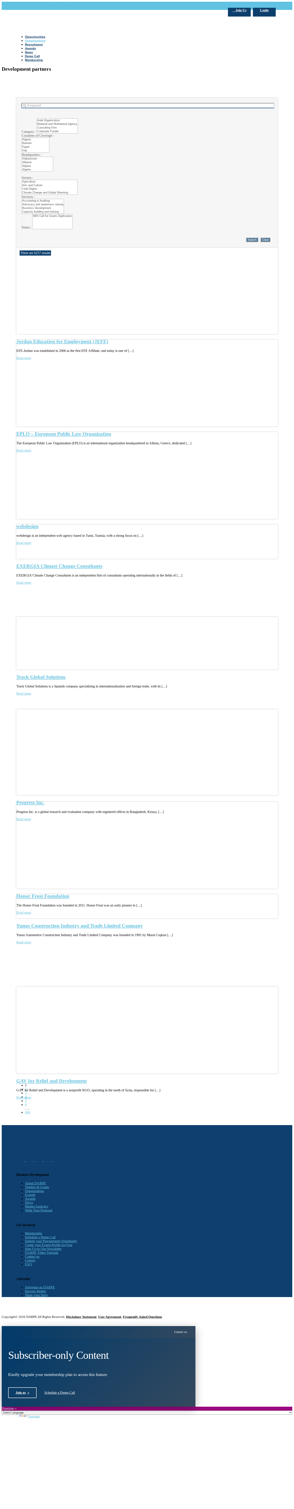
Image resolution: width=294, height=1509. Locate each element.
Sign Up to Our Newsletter (43, 1249)
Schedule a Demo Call (40, 1237)
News (29, 1202)
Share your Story (36, 1295)
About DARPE (35, 1183)
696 (27, 1112)
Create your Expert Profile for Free (48, 1245)
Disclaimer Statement (81, 1317)
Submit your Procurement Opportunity (51, 1241)
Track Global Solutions (41, 677)
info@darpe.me (63, 6)
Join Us (240, 10)
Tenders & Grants (37, 1187)
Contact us (32, 1256)
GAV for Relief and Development (51, 1081)
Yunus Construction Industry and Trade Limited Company (79, 925)
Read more (23, 582)
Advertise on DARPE (40, 1287)
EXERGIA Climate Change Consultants (59, 566)
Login (264, 10)
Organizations (34, 1191)
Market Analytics (36, 1206)
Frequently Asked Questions (142, 1317)
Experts (30, 1195)
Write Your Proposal (38, 1210)
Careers (30, 1260)
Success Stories (35, 1291)
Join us (22, 1392)
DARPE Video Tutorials (41, 1252)
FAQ (28, 1264)
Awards (30, 1199)
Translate (34, 1416)
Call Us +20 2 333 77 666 (34, 6)
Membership (33, 1233)
